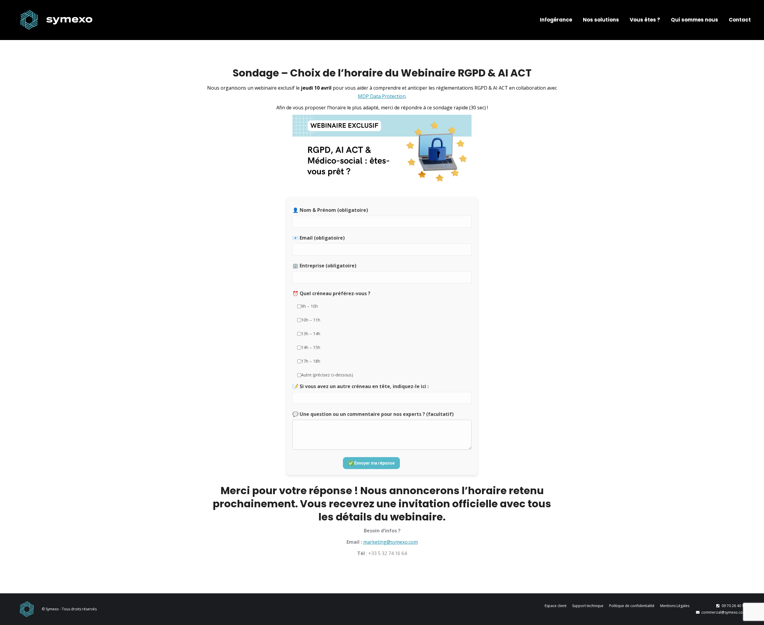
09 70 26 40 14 (734, 605)
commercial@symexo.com (723, 612)
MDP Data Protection (382, 96)
